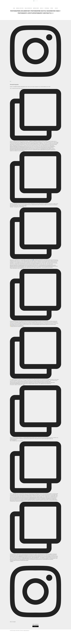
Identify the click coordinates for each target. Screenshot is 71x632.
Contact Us (35, 626)
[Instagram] (59, 631)
